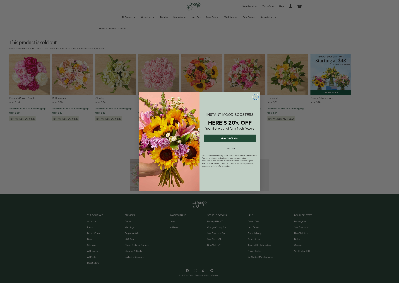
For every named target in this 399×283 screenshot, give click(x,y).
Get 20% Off (229, 138)
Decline (230, 148)
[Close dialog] (255, 97)
